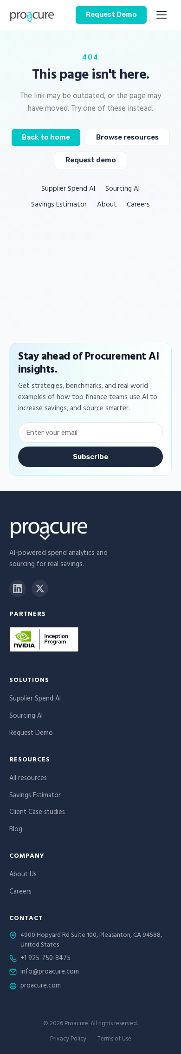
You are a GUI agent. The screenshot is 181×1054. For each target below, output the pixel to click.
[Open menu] (161, 15)
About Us (23, 875)
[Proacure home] (31, 15)
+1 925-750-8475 (45, 959)
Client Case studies (37, 813)
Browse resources (127, 137)
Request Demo (111, 14)
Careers (138, 205)
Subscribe (90, 457)
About (107, 205)
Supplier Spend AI (68, 189)
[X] (40, 588)
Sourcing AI (122, 189)
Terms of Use (114, 1040)
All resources (28, 779)
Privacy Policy (68, 1040)
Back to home (46, 137)
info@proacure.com (49, 972)
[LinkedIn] (17, 588)
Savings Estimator (59, 205)
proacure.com (40, 986)
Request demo (90, 160)
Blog (15, 830)
